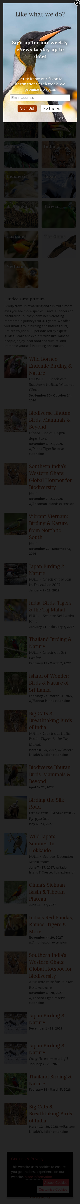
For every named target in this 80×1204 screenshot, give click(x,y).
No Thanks (51, 108)
